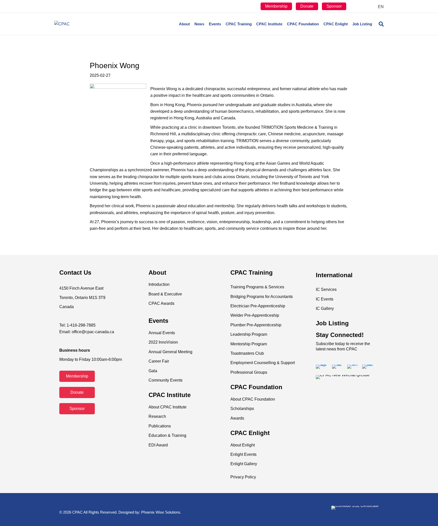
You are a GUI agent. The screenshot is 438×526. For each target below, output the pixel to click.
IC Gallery (325, 308)
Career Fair (159, 361)
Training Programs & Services (257, 287)
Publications (160, 426)
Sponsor (334, 6)
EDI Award (158, 445)
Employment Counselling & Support (262, 363)
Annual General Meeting (170, 352)
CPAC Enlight (335, 24)
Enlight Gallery (243, 464)
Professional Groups (248, 372)
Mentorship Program (248, 344)
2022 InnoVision (163, 342)
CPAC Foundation (303, 24)
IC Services (326, 289)
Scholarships (242, 408)
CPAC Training (239, 24)
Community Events (165, 380)
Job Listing (362, 24)
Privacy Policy (243, 477)
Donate (307, 6)
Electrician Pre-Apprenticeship (257, 306)
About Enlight (242, 445)
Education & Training (167, 435)
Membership (276, 6)
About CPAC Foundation (252, 399)
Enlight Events (243, 454)
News (199, 24)
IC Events (324, 299)
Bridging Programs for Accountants (261, 296)
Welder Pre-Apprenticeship (254, 315)
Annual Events (162, 333)
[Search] (379, 24)
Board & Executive (165, 294)
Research (157, 416)
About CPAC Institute (168, 407)
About (184, 24)
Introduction (159, 284)
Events (215, 24)
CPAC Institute (269, 24)
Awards (237, 418)
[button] (77, 376)
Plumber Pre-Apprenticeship (255, 325)
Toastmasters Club (247, 353)
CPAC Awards (161, 303)
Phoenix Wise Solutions (160, 512)
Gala (153, 371)
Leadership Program (248, 334)
